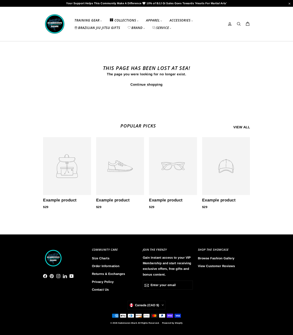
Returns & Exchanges (108, 274)
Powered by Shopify (172, 323)
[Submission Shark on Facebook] (45, 276)
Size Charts (101, 258)
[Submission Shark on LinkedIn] (65, 276)
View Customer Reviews (216, 266)
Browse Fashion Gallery (216, 258)
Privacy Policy (103, 282)
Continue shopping (146, 84)
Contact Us (100, 289)
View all (241, 127)
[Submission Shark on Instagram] (58, 276)
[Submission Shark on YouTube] (72, 276)
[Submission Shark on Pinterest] (52, 276)
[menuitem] (88, 20)
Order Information (106, 266)
